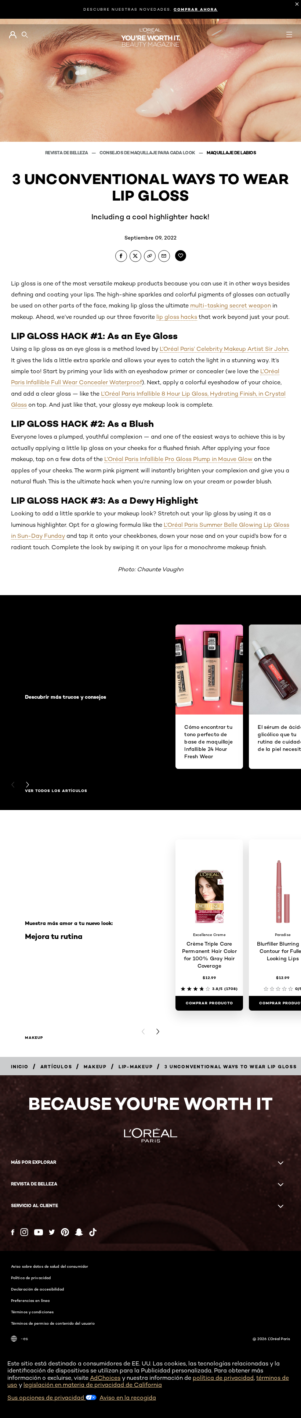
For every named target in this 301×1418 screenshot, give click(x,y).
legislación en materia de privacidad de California (92, 1384)
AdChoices (105, 1377)
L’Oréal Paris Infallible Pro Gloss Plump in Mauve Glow (178, 459)
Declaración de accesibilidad (37, 1289)
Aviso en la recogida (127, 1397)
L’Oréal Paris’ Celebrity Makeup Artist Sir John (224, 348)
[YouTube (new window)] (38, 1232)
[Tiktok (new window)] (93, 1232)
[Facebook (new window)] (12, 1232)
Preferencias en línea (30, 1300)
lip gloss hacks (176, 316)
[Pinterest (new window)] (65, 1232)
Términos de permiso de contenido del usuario (53, 1323)
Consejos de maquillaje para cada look (147, 152)
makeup (34, 1038)
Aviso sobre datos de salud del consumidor (49, 1266)
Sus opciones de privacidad (46, 1397)
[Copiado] (150, 256)
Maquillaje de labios (231, 152)
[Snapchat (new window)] (79, 1232)
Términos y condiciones (32, 1312)
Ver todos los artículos (56, 791)
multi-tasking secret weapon (230, 305)
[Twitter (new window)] (52, 1232)
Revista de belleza (67, 152)
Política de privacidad (31, 1277)
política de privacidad (223, 1377)
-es (24, 1338)
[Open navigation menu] (289, 34)
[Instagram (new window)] (24, 1232)
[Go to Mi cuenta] (13, 35)
